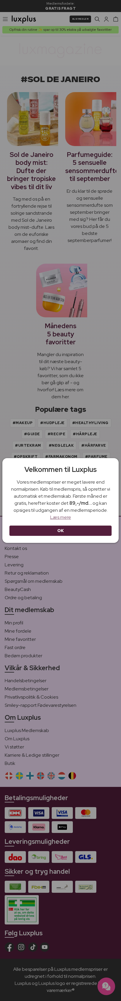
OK (60, 530)
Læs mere (60, 517)
